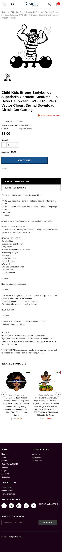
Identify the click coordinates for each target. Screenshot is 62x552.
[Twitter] (11, 505)
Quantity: (5, 140)
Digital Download (9, 125)
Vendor (4, 129)
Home (3, 12)
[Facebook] (4, 505)
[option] (31, 46)
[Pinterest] (33, 505)
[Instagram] (26, 505)
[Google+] (18, 505)
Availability (6, 122)
